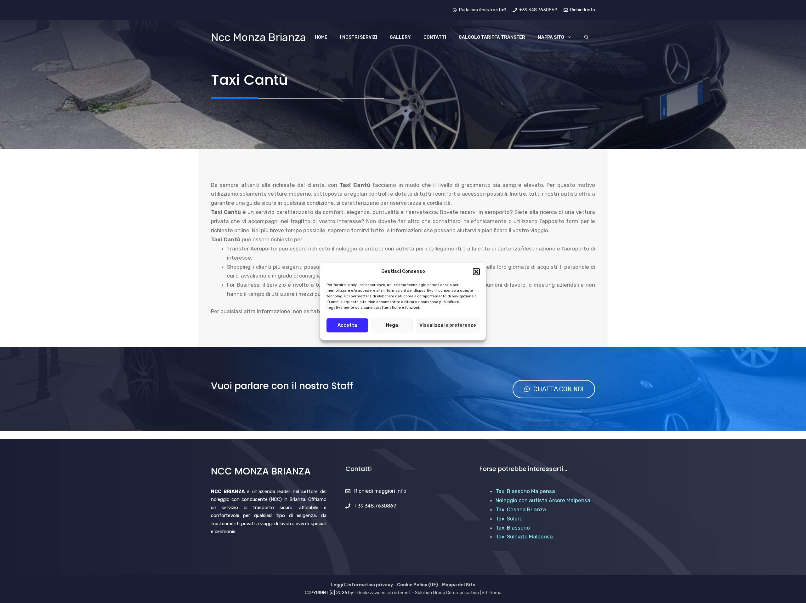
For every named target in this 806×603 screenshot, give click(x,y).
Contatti (434, 37)
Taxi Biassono (513, 528)
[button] (476, 271)
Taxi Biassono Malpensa (525, 491)
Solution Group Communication (447, 592)
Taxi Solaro (509, 518)
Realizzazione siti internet (384, 592)
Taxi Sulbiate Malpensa (524, 536)
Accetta (347, 325)
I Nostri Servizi (358, 37)
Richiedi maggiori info (380, 491)
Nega (392, 325)
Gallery (400, 37)
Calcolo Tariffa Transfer (492, 37)
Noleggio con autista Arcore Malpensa (543, 500)
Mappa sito (551, 37)
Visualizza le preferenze (447, 325)
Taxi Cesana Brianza (521, 509)
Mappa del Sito (458, 585)
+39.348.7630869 (375, 506)
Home (321, 37)
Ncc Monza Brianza (258, 37)
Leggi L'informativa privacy (362, 585)
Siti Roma (492, 592)
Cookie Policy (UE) (417, 585)
